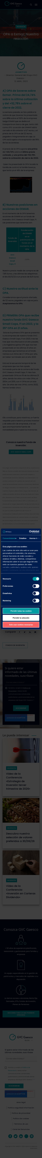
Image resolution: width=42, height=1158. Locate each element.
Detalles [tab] (22, 538)
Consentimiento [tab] (9, 538)
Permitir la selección (21, 618)
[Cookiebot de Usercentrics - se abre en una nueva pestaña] (29, 531)
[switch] (36, 586)
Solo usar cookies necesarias (21, 625)
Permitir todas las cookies (21, 611)
